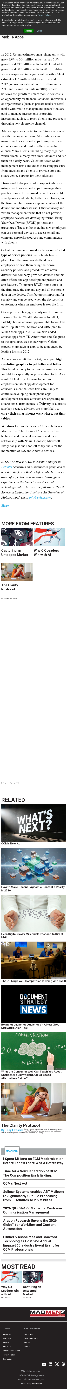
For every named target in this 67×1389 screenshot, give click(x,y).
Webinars (7, 1338)
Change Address (31, 1338)
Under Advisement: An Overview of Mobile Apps (32, 35)
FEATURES (42, 523)
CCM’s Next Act (11, 843)
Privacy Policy (44, 14)
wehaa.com (37, 1383)
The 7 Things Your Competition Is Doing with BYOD (33, 981)
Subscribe (28, 1334)
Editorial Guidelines (11, 1351)
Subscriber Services (32, 1328)
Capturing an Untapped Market (14, 553)
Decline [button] (40, 30)
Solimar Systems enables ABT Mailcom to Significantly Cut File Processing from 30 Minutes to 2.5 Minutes (33, 1196)
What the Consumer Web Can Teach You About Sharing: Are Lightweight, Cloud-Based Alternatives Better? (31, 1075)
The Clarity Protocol (9, 587)
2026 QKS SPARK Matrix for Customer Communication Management (32, 1210)
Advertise (7, 1334)
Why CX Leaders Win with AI (46, 553)
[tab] (12, 1150)
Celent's (6, 467)
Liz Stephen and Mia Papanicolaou (27, 1139)
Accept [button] (29, 30)
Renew (27, 1343)
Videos (6, 1343)
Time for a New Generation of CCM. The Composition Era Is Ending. (29, 1130)
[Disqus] (33, 647)
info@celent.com (40, 497)
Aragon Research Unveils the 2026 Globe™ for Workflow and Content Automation (30, 1225)
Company (6, 1328)
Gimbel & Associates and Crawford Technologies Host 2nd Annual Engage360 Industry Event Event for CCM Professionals (31, 1243)
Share (5, 505)
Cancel (27, 1347)
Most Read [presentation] (12, 1151)
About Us (7, 1347)
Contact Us (7, 1359)
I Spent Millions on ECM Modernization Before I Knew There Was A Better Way (33, 1161)
